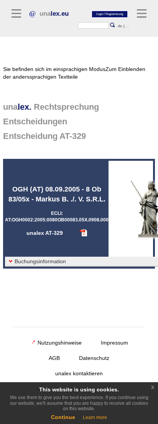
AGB (54, 358)
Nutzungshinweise (60, 343)
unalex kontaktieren (79, 373)
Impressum (114, 343)
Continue (63, 417)
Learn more (95, 417)
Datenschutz (94, 358)
